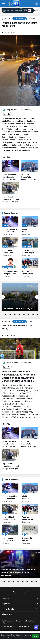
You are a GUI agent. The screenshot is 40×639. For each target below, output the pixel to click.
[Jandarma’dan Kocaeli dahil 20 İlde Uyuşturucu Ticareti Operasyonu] (10, 534)
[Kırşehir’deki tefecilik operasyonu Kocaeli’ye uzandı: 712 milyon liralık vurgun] (30, 534)
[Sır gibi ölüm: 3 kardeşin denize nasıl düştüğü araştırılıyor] (10, 192)
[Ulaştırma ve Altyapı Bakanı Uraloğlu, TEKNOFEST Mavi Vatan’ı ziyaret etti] (30, 267)
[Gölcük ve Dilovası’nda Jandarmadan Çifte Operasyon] (30, 170)
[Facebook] (13, 591)
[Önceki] (3, 297)
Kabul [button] (35, 636)
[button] (36, 3)
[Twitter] (20, 591)
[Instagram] (26, 591)
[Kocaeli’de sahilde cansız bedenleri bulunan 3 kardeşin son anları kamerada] (10, 170)
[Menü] (4, 4)
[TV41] (13, 4)
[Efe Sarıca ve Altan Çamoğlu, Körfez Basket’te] (10, 267)
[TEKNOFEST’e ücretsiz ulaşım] (30, 246)
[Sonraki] (36, 297)
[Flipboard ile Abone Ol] (27, 109)
